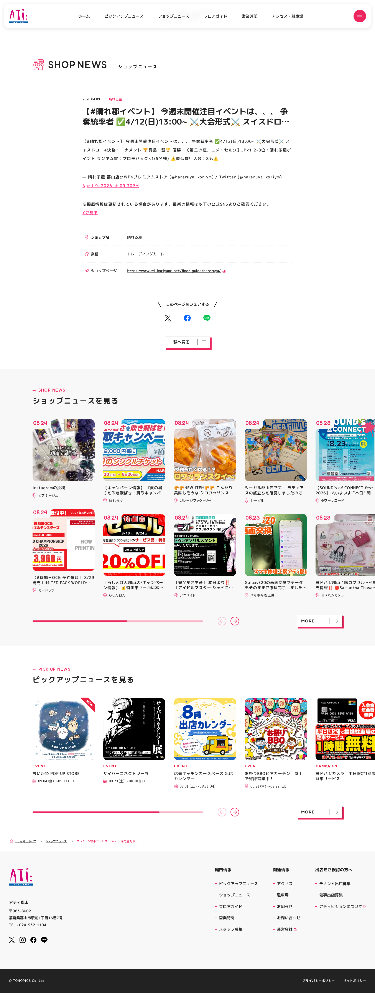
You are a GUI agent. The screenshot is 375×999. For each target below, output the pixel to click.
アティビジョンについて (340, 906)
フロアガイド (215, 16)
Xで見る (90, 212)
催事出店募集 (331, 895)
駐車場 (283, 895)
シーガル (257, 500)
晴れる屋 (115, 99)
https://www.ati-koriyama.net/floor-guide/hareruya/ (174, 270)
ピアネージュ (48, 495)
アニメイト (188, 595)
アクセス (285, 883)
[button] (222, 621)
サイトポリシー (354, 980)
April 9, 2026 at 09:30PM (110, 185)
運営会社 (285, 929)
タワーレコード (332, 500)
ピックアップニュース (123, 16)
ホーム (84, 16)
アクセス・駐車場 (287, 16)
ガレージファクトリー (196, 500)
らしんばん (117, 595)
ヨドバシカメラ (332, 595)
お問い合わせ (288, 918)
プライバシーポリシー (318, 980)
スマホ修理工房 (262, 595)
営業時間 (249, 16)
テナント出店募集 (334, 883)
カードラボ (46, 590)
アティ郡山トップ (25, 841)
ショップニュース (173, 16)
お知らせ (285, 906)
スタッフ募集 (230, 929)
